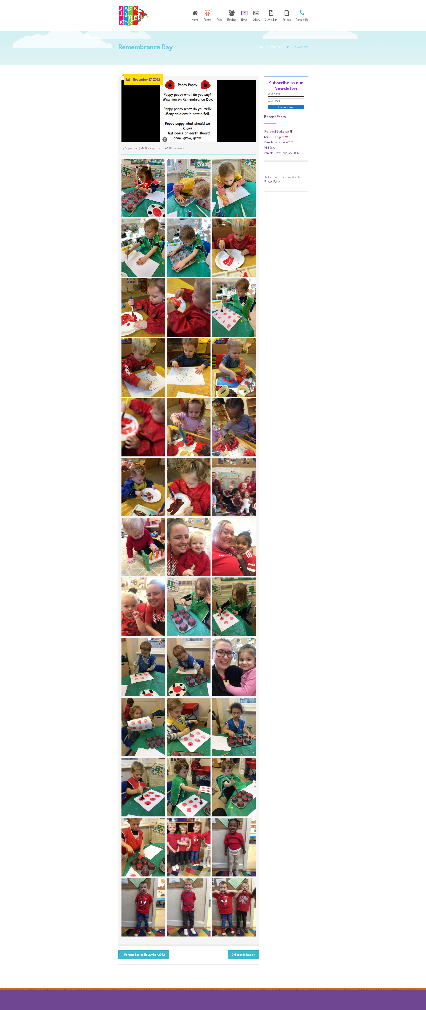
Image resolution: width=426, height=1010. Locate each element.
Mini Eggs (269, 147)
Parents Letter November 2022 (144, 954)
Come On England (274, 137)
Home (262, 47)
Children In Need (242, 954)
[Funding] (231, 15)
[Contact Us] (301, 15)
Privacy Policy (272, 181)
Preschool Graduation (277, 131)
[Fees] (219, 15)
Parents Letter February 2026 (281, 153)
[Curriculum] (271, 15)
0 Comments (176, 148)
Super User (131, 148)
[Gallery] (256, 15)
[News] (244, 15)
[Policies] (286, 15)
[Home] (195, 15)
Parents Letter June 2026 (279, 142)
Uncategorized (276, 47)
